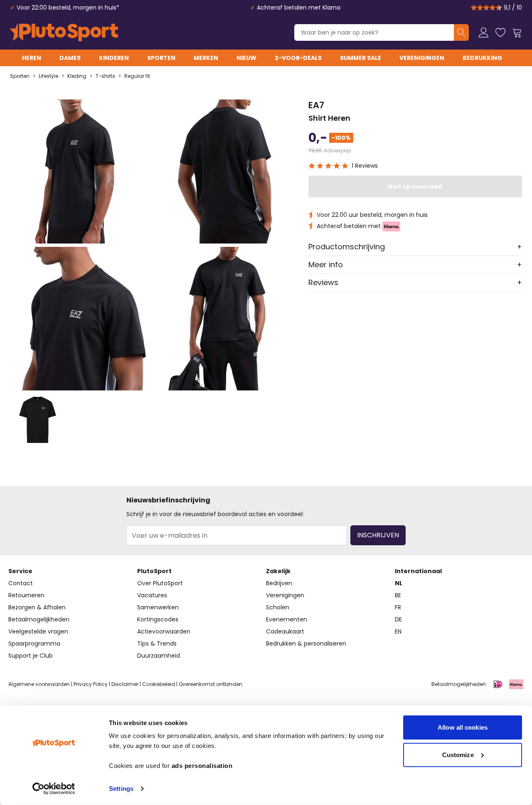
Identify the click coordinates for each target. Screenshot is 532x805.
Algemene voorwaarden (39, 684)
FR (398, 607)
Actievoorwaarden (163, 631)
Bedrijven (279, 583)
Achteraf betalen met (349, 226)
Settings (121, 788)
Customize (458, 754)
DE (398, 619)
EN (398, 631)
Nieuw (246, 58)
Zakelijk (278, 571)
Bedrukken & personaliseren (306, 643)
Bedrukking (482, 58)
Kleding (76, 76)
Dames (70, 58)
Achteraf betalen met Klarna (298, 7)
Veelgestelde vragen (38, 631)
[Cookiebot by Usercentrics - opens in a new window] (53, 789)
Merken (206, 58)
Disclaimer (124, 684)
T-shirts (105, 76)
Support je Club (30, 655)
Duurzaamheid (158, 655)
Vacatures (152, 595)
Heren (31, 58)
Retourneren (26, 595)
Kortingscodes (157, 619)
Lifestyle (48, 76)
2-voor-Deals (298, 58)
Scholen (277, 607)
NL (398, 583)
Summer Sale (360, 58)
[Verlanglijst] (500, 32)
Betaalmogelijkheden (38, 619)
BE (398, 595)
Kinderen (114, 58)
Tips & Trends (157, 643)
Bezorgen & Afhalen (37, 607)
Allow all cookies (463, 727)
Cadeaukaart (285, 631)
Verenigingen (421, 58)
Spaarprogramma (34, 643)
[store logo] (64, 32)
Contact (20, 583)
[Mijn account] (484, 32)
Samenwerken (158, 607)
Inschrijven (378, 535)
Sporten (161, 58)
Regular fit (137, 76)
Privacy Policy (91, 684)
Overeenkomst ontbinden (210, 684)
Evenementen (286, 619)
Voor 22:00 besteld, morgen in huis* (68, 7)
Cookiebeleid (158, 684)
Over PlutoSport (160, 583)
